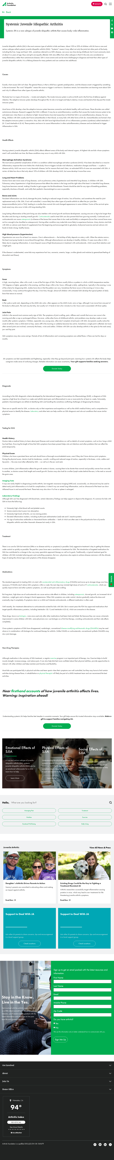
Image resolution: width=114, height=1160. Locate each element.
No (56, 1027)
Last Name (58, 985)
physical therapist (46, 673)
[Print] (112, 32)
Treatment (85, 811)
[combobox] (59, 802)
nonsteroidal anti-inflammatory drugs (56, 582)
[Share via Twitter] (112, 24)
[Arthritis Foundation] (9, 4)
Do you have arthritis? (63, 1019)
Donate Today (57, 368)
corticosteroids (92, 585)
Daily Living (85, 824)
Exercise (85, 817)
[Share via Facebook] (112, 21)
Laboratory (34, 411)
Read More (9, 900)
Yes (56, 1023)
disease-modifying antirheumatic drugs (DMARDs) (79, 628)
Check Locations (30, 943)
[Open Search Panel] (105, 4)
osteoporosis (26, 219)
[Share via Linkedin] (105, 1144)
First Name (59, 977)
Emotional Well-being (29, 824)
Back (8, 12)
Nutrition (29, 817)
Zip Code (58, 1010)
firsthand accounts (25, 691)
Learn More (15, 778)
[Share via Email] (112, 28)
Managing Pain (29, 811)
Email (56, 994)
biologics (22, 616)
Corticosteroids (44, 216)
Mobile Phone (60, 1002)
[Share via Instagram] (100, 1144)
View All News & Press (100, 847)
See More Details (16, 1127)
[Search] (110, 802)
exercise (53, 658)
